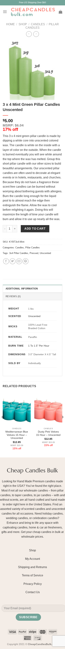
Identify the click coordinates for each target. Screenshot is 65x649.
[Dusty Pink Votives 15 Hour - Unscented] (48, 409)
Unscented (45, 253)
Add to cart (35, 228)
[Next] (62, 424)
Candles (38, 24)
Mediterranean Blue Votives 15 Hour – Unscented (16, 434)
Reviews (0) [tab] (13, 296)
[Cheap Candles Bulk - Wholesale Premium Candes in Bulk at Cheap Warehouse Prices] (33, 12)
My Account (32, 558)
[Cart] (60, 12)
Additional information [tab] (22, 288)
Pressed (34, 253)
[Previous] (2, 424)
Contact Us (32, 592)
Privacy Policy (32, 583)
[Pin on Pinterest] (26, 261)
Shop (23, 24)
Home (10, 24)
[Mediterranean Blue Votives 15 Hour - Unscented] (17, 409)
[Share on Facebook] (6, 261)
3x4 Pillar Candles (18, 253)
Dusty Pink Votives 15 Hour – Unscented (48, 433)
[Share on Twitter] (13, 261)
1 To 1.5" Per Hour (38, 345)
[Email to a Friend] (19, 261)
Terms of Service (32, 575)
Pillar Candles (32, 247)
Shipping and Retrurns (32, 567)
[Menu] (5, 11)
